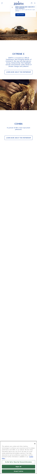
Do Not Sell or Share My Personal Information (18, 462)
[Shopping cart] (32, 3)
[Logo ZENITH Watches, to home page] (18, 3)
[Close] (35, 444)
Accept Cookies (18, 471)
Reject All (18, 467)
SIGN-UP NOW (20, 14)
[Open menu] (2, 3)
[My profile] (35, 3)
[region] (18, 457)
